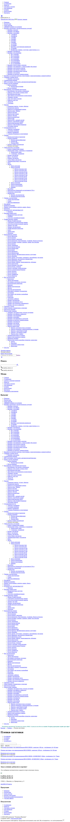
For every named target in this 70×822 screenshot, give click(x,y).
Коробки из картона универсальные (18, 74)
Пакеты (6, 104)
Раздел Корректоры (13, 253)
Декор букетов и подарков (11, 147)
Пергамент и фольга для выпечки (17, 291)
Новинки (6, 22)
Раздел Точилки (12, 272)
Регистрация (8, 353)
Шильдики (14, 346)
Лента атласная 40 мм (20, 179)
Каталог (3, 728)
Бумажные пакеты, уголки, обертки (18, 106)
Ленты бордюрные (13, 280)
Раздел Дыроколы (13, 245)
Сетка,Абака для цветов (14, 159)
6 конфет (13, 39)
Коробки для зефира (13, 31)
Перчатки (10, 233)
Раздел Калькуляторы (14, 247)
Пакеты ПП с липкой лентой (16, 120)
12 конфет (14, 43)
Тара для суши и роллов (15, 98)
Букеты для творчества (17, 195)
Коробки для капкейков (14, 53)
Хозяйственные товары (11, 219)
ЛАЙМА (10, 216)
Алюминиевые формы (10, 80)
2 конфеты (14, 34)
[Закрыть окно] (63, 820)
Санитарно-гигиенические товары (18, 222)
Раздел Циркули (12, 276)
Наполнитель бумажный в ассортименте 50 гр (21, 190)
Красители (11, 279)
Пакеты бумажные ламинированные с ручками (24, 329)
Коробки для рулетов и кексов (16, 68)
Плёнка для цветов (13, 158)
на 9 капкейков (15, 62)
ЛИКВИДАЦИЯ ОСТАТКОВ (13, 27)
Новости (6, 5)
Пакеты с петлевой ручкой (18, 332)
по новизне (7, 736)
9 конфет (13, 42)
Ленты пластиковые (17, 185)
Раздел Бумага (12, 243)
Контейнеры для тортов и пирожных (18, 91)
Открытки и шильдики (14, 192)
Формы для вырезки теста (15, 302)
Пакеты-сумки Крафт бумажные (17, 124)
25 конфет (14, 48)
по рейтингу (7, 741)
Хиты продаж (8, 25)
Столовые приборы (13, 130)
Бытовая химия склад (10, 213)
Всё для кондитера (9, 277)
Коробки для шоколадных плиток (17, 71)
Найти (18, 355)
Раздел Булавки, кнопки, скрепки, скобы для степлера (23, 242)
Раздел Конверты (13, 251)
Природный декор (16, 152)
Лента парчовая (15, 182)
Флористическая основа (18, 196)
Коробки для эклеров (14, 72)
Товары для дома (12, 225)
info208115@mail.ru (6, 784)
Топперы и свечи (9, 306)
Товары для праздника (10, 198)
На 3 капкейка (15, 57)
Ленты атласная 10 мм (20, 172)
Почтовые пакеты (13, 126)
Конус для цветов (13, 156)
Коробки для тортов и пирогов (16, 69)
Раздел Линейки (12, 256)
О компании (7, 3)
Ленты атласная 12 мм (20, 173)
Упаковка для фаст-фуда (11, 77)
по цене (6, 739)
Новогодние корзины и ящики (16, 337)
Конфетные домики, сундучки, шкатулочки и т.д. (25, 49)
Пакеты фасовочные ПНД (15, 123)
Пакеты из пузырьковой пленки (17, 109)
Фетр (9, 163)
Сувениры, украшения (17, 153)
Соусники (10, 103)
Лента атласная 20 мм (20, 176)
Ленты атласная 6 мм (20, 170)
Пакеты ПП (11, 118)
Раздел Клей (11, 250)
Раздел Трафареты (13, 274)
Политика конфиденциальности (13, 797)
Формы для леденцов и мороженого (18, 303)
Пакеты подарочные (13, 117)
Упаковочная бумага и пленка (16, 335)
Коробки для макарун (14, 51)
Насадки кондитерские (14, 289)
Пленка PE (14, 141)
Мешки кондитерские (14, 286)
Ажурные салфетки (13, 298)
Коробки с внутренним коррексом (21, 46)
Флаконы (10, 211)
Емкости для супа (13, 100)
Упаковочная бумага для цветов (17, 161)
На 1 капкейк (15, 54)
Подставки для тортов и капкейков (18, 294)
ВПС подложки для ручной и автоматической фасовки (20, 82)
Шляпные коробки (9, 205)
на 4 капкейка (15, 59)
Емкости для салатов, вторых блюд (18, 92)
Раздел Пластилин (13, 263)
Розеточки (10, 297)
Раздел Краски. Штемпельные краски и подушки (22, 254)
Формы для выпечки (14, 300)
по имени (7, 738)
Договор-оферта (8, 798)
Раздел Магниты (12, 236)
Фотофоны (7, 204)
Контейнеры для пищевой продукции (15, 89)
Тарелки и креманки (13, 129)
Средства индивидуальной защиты (18, 224)
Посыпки (10, 295)
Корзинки (7, 208)
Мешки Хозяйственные (14, 221)
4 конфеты (14, 36)
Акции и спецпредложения (12, 380)
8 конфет (13, 40)
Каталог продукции (10, 795)
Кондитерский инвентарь (15, 283)
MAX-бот (11, 19)
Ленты (9, 164)
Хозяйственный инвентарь (15, 228)
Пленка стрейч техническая (16, 144)
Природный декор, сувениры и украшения (20, 150)
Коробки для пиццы (13, 79)
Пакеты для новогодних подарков (21, 327)
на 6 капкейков (15, 60)
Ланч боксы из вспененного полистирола (20, 95)
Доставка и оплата (9, 6)
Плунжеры (11, 292)
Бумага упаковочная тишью (16, 149)
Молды (10, 288)
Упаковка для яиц (13, 97)
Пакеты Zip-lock (12, 112)
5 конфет (13, 37)
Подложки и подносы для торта (17, 282)
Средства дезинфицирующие (16, 218)
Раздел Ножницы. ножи (14, 260)
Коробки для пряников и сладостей (18, 318)
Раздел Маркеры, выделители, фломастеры (20, 259)
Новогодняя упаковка (10, 311)
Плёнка (6, 135)
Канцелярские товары (10, 234)
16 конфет (14, 45)
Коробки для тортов (13, 323)
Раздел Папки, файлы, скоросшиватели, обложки (22, 262)
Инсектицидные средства (15, 214)
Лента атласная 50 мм (20, 181)
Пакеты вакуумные (13, 114)
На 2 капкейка (15, 56)
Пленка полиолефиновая (18, 140)
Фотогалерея (8, 11)
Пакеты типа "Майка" (14, 111)
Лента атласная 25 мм (20, 178)
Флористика (11, 193)
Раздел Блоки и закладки (15, 239)
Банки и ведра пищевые (11, 83)
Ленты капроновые (16, 184)
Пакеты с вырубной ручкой (16, 121)
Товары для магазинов (14, 227)
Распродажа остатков (17, 86)
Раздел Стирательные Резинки (16, 269)
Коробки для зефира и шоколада (17, 314)
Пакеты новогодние (13, 326)
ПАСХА (6, 347)
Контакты (7, 12)
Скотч (9, 230)
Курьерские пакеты (13, 108)
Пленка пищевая (12, 138)
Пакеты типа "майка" (17, 334)
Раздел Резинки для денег (15, 265)
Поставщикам (8, 8)
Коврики (10, 285)
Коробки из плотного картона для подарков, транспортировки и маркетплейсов (27, 75)
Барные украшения (13, 132)
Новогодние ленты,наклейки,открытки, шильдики (22, 340)
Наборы (13, 187)
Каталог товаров (22, 19)
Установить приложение (11, 391)
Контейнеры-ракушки (14, 94)
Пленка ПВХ (15, 143)
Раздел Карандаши (13, 248)
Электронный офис (16, 818)
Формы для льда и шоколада (16, 305)
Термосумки (11, 231)
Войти (2, 353)
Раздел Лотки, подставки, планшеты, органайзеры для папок (25, 257)
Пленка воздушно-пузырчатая (16, 137)
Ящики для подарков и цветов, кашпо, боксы (17, 207)
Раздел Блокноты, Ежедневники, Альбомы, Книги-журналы (25, 240)
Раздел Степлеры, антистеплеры (17, 268)
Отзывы (6, 9)
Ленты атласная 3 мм (20, 169)
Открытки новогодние (17, 344)
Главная (6, 2)
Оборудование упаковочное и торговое (15, 308)
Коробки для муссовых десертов (17, 65)
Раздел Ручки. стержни (14, 266)
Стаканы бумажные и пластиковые (18, 133)
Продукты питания (9, 309)
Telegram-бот (4, 19)
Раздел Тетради (12, 271)
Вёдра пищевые (12, 88)
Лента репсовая (15, 166)
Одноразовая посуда (10, 127)
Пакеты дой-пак (12, 115)
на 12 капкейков (15, 63)
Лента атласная (15, 167)
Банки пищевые (12, 85)
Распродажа (7, 24)
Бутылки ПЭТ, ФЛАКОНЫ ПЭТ (13, 210)
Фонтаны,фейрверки (14, 202)
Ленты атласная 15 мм (20, 175)
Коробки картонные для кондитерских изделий (18, 28)
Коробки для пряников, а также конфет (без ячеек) (22, 66)
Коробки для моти (13, 30)
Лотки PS (10, 101)
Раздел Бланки (12, 237)
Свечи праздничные (13, 199)
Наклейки (10, 188)
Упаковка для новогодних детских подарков (20, 312)
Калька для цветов (13, 155)
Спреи (9, 201)
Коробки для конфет (13, 33)
